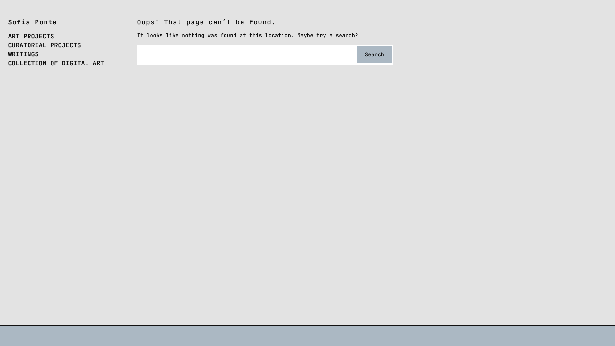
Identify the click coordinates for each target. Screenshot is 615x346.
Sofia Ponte (32, 22)
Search (374, 54)
